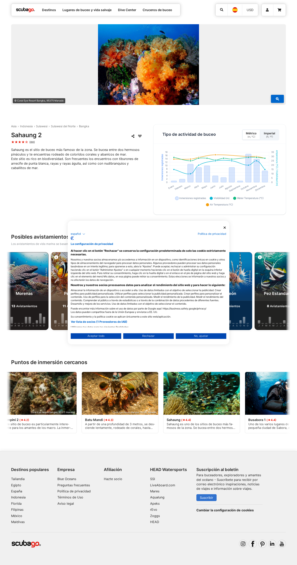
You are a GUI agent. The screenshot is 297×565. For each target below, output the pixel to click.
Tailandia (18, 479)
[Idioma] (234, 10)
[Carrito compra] (279, 10)
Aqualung (157, 497)
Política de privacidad (74, 491)
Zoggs (155, 516)
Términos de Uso (70, 497)
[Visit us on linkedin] (272, 544)
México (16, 516)
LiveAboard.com (162, 485)
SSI (152, 479)
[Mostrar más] (277, 99)
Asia (14, 126)
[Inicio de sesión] (267, 10)
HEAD (154, 522)
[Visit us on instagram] (243, 544)
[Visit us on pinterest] (262, 544)
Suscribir (206, 498)
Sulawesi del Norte (63, 126)
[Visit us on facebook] (253, 544)
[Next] (284, 292)
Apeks (155, 503)
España (16, 491)
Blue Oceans (66, 479)
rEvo (153, 510)
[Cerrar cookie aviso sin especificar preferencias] (224, 228)
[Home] (25, 9)
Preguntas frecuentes (73, 485)
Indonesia (26, 126)
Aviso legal (65, 503)
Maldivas (18, 522)
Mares (154, 491)
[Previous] (13, 292)
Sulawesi (41, 126)
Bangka (84, 126)
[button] (78, 234)
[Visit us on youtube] (282, 544)
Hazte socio (113, 479)
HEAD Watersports (168, 469)
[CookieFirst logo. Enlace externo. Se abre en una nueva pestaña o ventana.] (72, 238)
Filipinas (17, 510)
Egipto (16, 485)
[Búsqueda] (221, 10)
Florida (16, 503)
